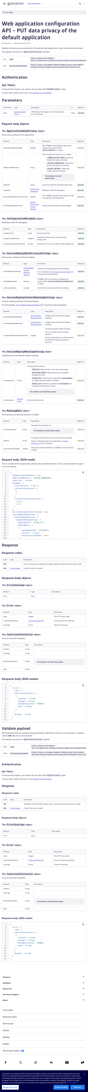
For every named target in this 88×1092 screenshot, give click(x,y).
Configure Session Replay (62, 272)
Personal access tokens (42, 93)
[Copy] (83, 472)
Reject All (77, 1087)
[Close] (84, 1074)
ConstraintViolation (35, 621)
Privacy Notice (72, 1082)
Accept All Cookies (61, 1087)
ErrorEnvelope (15, 568)
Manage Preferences (10, 1087)
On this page (8, 12)
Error (33, 596)
